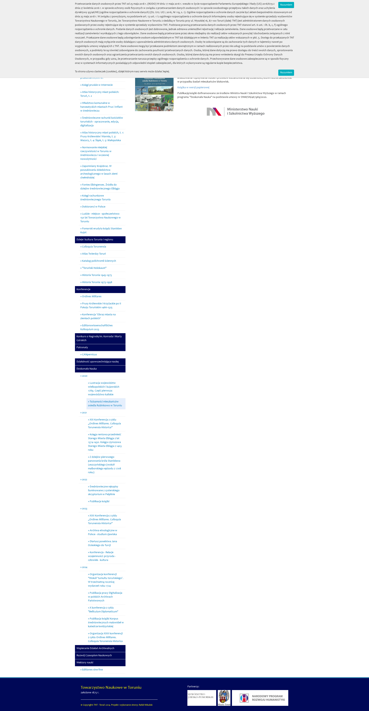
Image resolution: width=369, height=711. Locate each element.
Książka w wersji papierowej (193, 87)
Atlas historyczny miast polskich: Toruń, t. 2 (99, 94)
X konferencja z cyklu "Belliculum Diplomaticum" (103, 610)
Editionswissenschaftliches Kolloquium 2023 (96, 327)
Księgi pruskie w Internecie (97, 85)
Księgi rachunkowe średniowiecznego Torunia (95, 198)
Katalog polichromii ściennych (99, 261)
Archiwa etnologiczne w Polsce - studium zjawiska (102, 532)
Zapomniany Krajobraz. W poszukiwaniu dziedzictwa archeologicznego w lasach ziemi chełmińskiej (98, 172)
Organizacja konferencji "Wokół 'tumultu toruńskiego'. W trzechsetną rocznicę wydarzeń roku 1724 (105, 580)
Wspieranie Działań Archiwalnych (95, 648)
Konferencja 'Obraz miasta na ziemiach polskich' (98, 316)
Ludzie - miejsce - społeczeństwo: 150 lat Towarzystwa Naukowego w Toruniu (100, 218)
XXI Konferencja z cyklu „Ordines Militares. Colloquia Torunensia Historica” (104, 424)
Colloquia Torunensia (94, 247)
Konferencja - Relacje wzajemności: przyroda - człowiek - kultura (102, 556)
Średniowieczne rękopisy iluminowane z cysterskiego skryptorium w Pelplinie (104, 490)
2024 (84, 567)
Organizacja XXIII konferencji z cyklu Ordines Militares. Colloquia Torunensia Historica (105, 637)
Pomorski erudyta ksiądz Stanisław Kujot (101, 230)
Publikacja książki (99, 501)
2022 (84, 479)
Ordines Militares (91, 296)
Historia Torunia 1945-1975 (97, 275)
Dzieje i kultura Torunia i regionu (94, 239)
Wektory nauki (84, 662)
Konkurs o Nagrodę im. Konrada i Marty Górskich (99, 338)
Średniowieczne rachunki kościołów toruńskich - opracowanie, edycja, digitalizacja (101, 122)
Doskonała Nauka (86, 369)
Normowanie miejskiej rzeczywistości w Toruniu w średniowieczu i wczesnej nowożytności (95, 153)
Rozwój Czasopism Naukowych (94, 655)
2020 (84, 376)
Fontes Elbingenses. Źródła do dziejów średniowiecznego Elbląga (100, 187)
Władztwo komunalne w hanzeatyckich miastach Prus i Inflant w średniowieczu (101, 107)
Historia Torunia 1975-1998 (97, 282)
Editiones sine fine (92, 670)
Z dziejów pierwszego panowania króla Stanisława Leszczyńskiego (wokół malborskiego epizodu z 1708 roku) (104, 465)
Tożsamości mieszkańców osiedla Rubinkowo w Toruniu (105, 403)
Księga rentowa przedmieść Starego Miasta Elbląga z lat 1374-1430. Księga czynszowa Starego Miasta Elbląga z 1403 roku (105, 442)
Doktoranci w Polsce (93, 207)
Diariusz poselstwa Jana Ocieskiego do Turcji (102, 543)
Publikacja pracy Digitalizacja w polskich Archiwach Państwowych (105, 597)
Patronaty (82, 347)
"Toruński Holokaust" (94, 268)
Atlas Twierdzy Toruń (94, 254)
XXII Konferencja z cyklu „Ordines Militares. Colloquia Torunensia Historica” (104, 520)
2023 (84, 508)
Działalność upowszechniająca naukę (97, 361)
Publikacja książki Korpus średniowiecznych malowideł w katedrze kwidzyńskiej (106, 623)
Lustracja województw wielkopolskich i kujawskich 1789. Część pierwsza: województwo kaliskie (103, 389)
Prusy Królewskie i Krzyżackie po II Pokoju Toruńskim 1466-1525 (100, 305)
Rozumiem (286, 5)
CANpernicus (89, 354)
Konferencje (83, 289)
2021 (84, 412)
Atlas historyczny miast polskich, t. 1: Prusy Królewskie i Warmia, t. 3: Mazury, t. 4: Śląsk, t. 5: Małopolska (102, 137)
